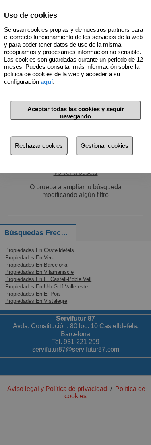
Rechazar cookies (39, 145)
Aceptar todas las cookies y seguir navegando (75, 113)
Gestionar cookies (104, 145)
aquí (47, 81)
